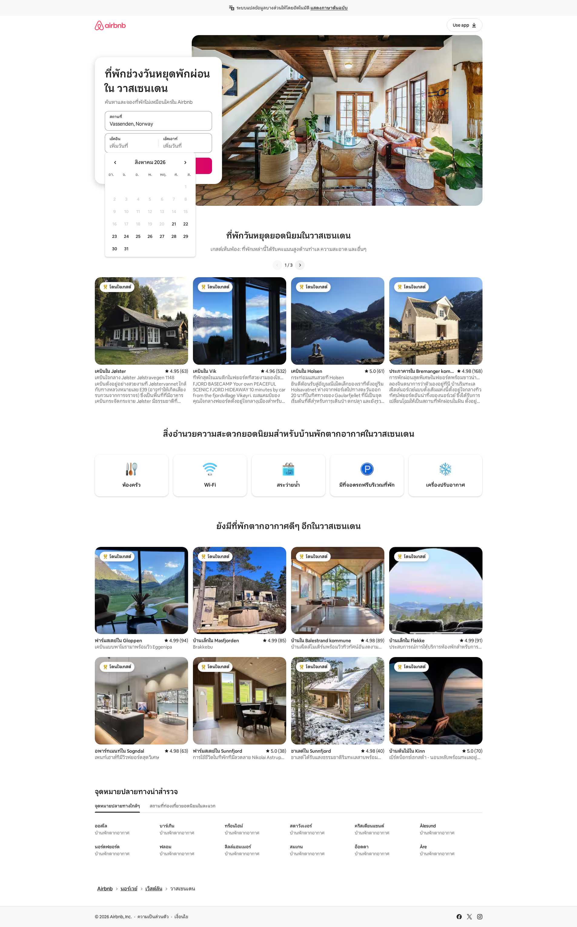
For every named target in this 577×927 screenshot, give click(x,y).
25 (138, 236)
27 (162, 236)
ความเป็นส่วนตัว (153, 916)
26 (150, 236)
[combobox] (158, 124)
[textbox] (132, 146)
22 (185, 224)
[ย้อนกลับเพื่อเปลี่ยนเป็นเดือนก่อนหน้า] (115, 162)
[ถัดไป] (300, 265)
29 (185, 236)
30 (114, 248)
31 (126, 248)
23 (114, 236)
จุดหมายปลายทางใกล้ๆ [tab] (117, 806)
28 (173, 236)
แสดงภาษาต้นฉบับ (329, 8)
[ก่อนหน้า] (277, 265)
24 (126, 236)
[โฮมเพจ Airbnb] (110, 25)
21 (174, 224)
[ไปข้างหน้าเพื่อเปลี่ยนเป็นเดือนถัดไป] (185, 162)
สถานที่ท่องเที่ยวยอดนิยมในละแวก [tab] (182, 806)
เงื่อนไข (181, 916)
